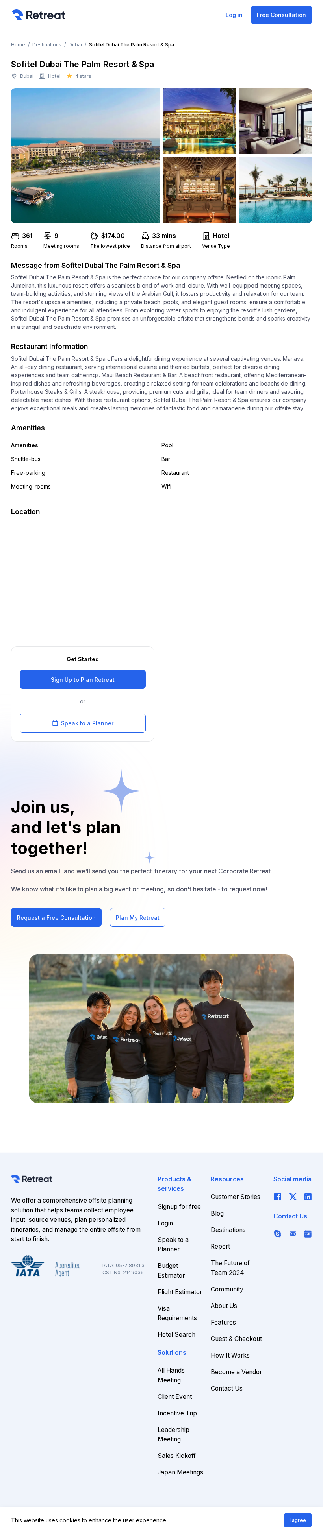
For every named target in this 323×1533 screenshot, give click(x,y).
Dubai (75, 45)
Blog (217, 1213)
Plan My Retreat (138, 917)
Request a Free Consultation (56, 917)
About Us (224, 1306)
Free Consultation (281, 14)
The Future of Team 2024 (230, 1268)
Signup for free (179, 1206)
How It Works (230, 1355)
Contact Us (227, 1388)
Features (223, 1322)
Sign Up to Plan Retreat (83, 679)
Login (165, 1223)
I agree (298, 1520)
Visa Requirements (177, 1313)
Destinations (46, 45)
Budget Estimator (171, 1270)
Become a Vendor (236, 1372)
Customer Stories (235, 1197)
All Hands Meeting (171, 1375)
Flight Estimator (180, 1292)
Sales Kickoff (177, 1455)
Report (220, 1246)
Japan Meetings (180, 1472)
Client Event (175, 1396)
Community (227, 1289)
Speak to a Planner (82, 723)
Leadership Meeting (173, 1434)
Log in (234, 14)
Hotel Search (176, 1334)
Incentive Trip (177, 1413)
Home (18, 45)
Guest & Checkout (236, 1339)
